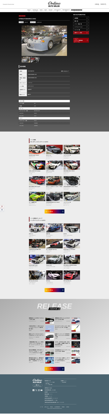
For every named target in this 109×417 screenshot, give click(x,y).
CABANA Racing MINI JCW (35, 249)
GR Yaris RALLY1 (67, 280)
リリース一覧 (77, 29)
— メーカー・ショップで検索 (49, 382)
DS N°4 (65, 233)
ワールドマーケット (32, 321)
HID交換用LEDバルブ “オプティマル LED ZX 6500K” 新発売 (62, 350)
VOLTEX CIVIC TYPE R (34, 155)
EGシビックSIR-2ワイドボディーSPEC (54, 186)
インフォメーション (78, 26)
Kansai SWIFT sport (33, 265)
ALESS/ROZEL (58, 346)
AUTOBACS (57, 362)
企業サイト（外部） (78, 32)
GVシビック (48, 155)
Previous (23, 40)
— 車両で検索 (47, 383)
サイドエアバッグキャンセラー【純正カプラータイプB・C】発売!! (62, 327)
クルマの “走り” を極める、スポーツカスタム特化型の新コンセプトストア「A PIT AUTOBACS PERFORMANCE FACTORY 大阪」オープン (62, 359)
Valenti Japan (31, 346)
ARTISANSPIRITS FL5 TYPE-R (52, 202)
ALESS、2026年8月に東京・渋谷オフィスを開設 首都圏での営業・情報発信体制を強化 (62, 343)
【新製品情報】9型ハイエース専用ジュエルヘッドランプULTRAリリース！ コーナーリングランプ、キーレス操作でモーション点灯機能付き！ (36, 343)
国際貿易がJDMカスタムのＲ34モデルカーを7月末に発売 (62, 319)
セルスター (31, 362)
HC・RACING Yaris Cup (51, 249)
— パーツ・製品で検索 (48, 384)
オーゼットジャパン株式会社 (34, 337)
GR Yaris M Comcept (33, 280)
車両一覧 (76, 21)
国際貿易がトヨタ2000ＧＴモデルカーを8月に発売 (36, 319)
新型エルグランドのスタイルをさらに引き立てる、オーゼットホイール (36, 334)
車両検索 (81, 40)
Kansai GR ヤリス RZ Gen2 (69, 249)
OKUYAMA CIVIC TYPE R (69, 170)
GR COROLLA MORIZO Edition (70, 265)
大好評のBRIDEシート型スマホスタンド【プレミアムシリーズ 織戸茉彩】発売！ (36, 327)
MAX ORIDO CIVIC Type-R (34, 186)
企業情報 (76, 18)
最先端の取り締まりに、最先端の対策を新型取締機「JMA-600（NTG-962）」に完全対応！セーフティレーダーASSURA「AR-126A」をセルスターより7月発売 (36, 359)
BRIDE (30, 330)
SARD (56, 338)
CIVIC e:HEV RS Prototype (34, 170)
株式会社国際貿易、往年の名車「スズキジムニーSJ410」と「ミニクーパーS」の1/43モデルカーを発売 (36, 351)
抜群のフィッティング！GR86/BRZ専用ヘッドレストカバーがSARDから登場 (62, 335)
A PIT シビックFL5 (50, 170)
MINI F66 (48, 233)
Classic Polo (49, 265)
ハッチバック (39, 22)
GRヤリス (31, 233)
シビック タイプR (67, 155)
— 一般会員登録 (63, 382)
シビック (26, 22)
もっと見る (49, 211)
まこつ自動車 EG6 (32, 202)
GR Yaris (48, 280)
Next (65, 40)
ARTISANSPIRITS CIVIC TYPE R (71, 186)
